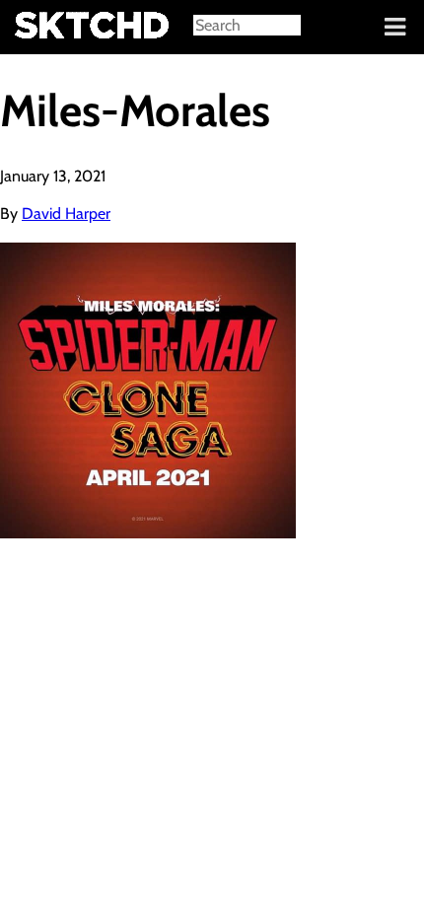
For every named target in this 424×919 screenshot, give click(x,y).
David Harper (66, 213)
